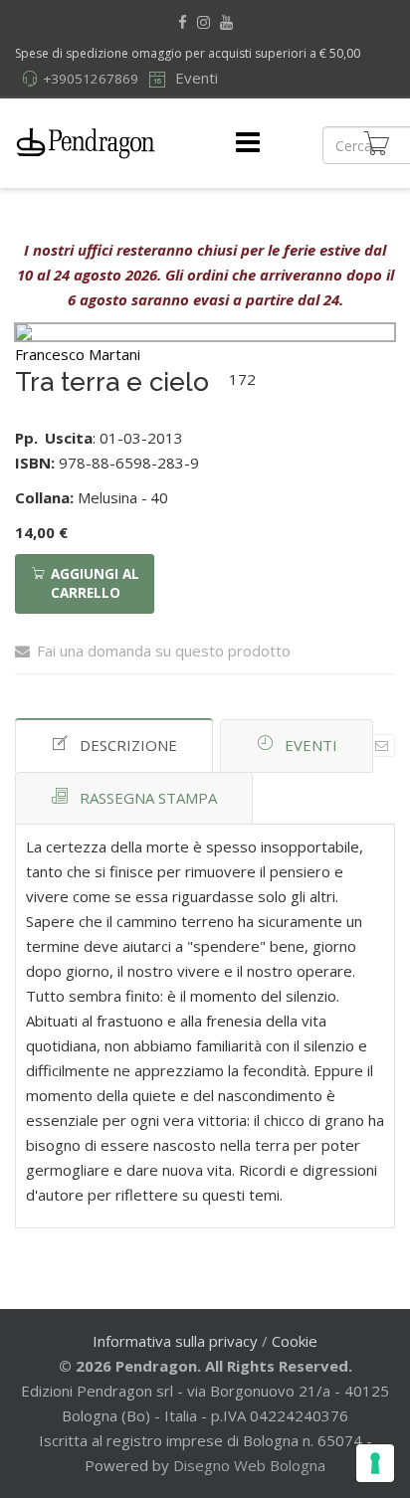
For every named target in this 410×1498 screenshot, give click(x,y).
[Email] (381, 745)
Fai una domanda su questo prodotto (164, 650)
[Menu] (248, 143)
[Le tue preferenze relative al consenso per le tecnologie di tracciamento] (375, 1463)
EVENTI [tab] (311, 745)
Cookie (294, 1341)
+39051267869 (90, 79)
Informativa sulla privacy (175, 1341)
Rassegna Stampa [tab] (148, 798)
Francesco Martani (77, 354)
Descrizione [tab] (128, 745)
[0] (376, 143)
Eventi (194, 78)
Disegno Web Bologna (249, 1465)
